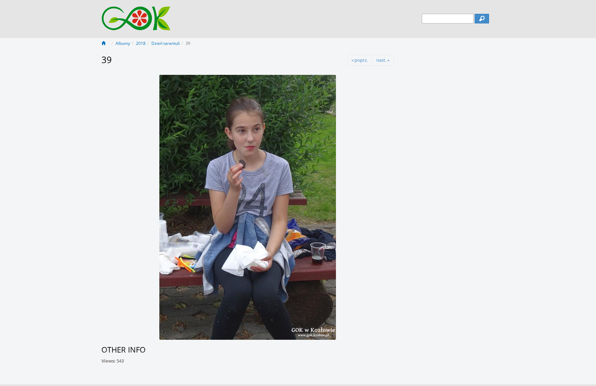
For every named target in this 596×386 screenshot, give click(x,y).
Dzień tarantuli (165, 43)
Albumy (123, 43)
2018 (141, 43)
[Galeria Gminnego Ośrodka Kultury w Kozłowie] (136, 15)
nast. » (382, 60)
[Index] (105, 43)
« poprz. (359, 60)
